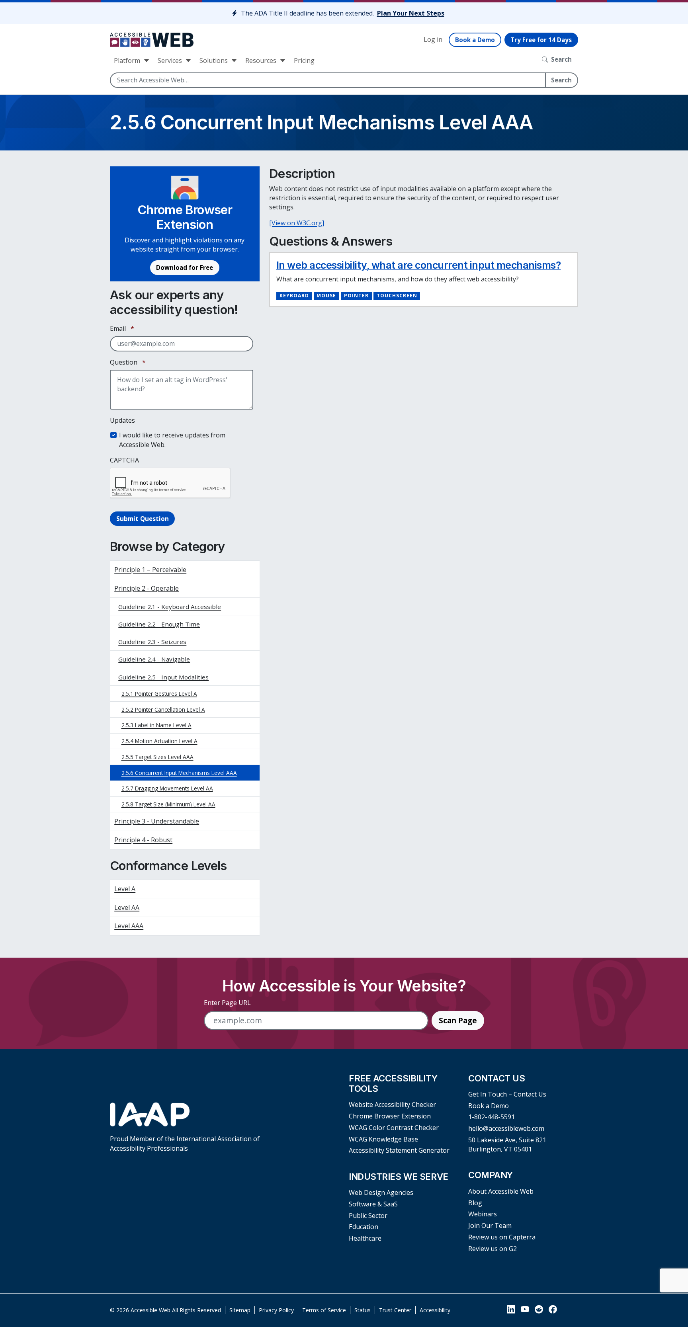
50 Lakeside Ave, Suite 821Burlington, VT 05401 (507, 1144)
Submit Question (142, 519)
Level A (124, 888)
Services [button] (171, 60)
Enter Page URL (227, 1002)
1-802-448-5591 (491, 1116)
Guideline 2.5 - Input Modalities (163, 677)
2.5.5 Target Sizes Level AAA (157, 757)
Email (122, 328)
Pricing (304, 60)
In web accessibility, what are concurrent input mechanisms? (418, 265)
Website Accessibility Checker (392, 1104)
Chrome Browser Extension (390, 1116)
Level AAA (128, 925)
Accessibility (435, 1310)
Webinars (482, 1214)
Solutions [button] (214, 60)
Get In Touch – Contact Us (507, 1094)
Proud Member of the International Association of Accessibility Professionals (185, 1143)
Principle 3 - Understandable (156, 821)
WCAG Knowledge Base (383, 1139)
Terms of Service (324, 1310)
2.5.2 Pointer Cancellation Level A (163, 709)
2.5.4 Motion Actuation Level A (159, 741)
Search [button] (561, 59)
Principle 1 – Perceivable (150, 569)
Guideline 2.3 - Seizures (152, 642)
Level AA (126, 907)
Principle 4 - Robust (143, 839)
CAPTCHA (124, 460)
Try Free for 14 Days (541, 40)
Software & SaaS (373, 1204)
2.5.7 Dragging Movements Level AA (167, 788)
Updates (122, 420)
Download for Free (184, 267)
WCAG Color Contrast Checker (394, 1127)
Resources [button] (261, 60)
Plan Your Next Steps (410, 13)
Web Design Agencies (381, 1192)
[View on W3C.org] (296, 223)
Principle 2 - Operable (146, 588)
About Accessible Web (501, 1191)
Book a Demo (475, 40)
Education (363, 1226)
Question (128, 362)
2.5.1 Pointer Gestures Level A (159, 693)
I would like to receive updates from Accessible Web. (172, 440)
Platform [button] (128, 60)
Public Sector (368, 1215)
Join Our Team (490, 1225)
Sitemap (239, 1310)
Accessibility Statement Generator (399, 1150)
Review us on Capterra (502, 1237)
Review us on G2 (492, 1248)
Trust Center (395, 1310)
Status (362, 1310)
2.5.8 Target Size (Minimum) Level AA (168, 804)
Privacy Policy (276, 1310)
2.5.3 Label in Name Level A (156, 725)
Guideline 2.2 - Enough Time (159, 624)
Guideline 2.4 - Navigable (154, 659)
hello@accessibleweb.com (506, 1128)
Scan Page (458, 1020)
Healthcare (365, 1238)
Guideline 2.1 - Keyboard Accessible (169, 607)
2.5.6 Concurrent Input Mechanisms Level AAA (179, 773)
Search (561, 80)
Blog (475, 1202)
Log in (433, 39)
